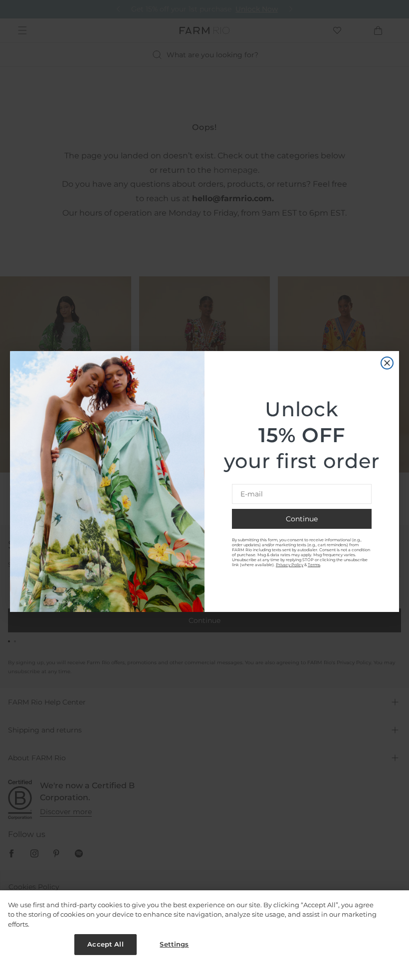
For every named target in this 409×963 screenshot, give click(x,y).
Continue (302, 518)
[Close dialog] (387, 363)
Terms (314, 564)
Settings (174, 944)
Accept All (105, 944)
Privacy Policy (289, 564)
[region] (204, 926)
